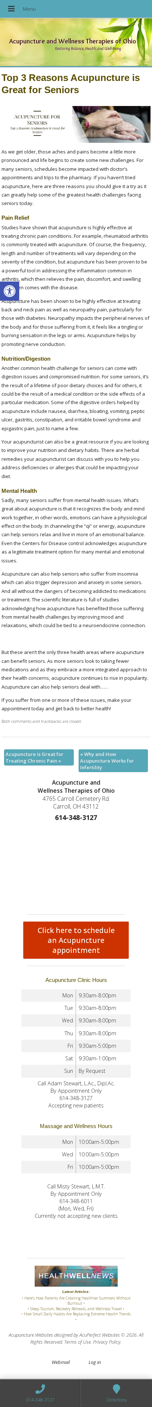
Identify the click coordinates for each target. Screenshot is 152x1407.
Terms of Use (77, 1342)
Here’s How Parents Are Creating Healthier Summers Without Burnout (77, 1300)
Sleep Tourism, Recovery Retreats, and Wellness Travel (76, 1308)
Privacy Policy (107, 1342)
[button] (9, 291)
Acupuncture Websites (30, 1335)
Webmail (61, 1362)
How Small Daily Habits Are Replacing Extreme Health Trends (77, 1313)
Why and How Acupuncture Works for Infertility (107, 761)
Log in (95, 1362)
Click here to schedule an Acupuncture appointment (76, 940)
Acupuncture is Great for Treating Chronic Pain (34, 757)
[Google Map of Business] (76, 866)
